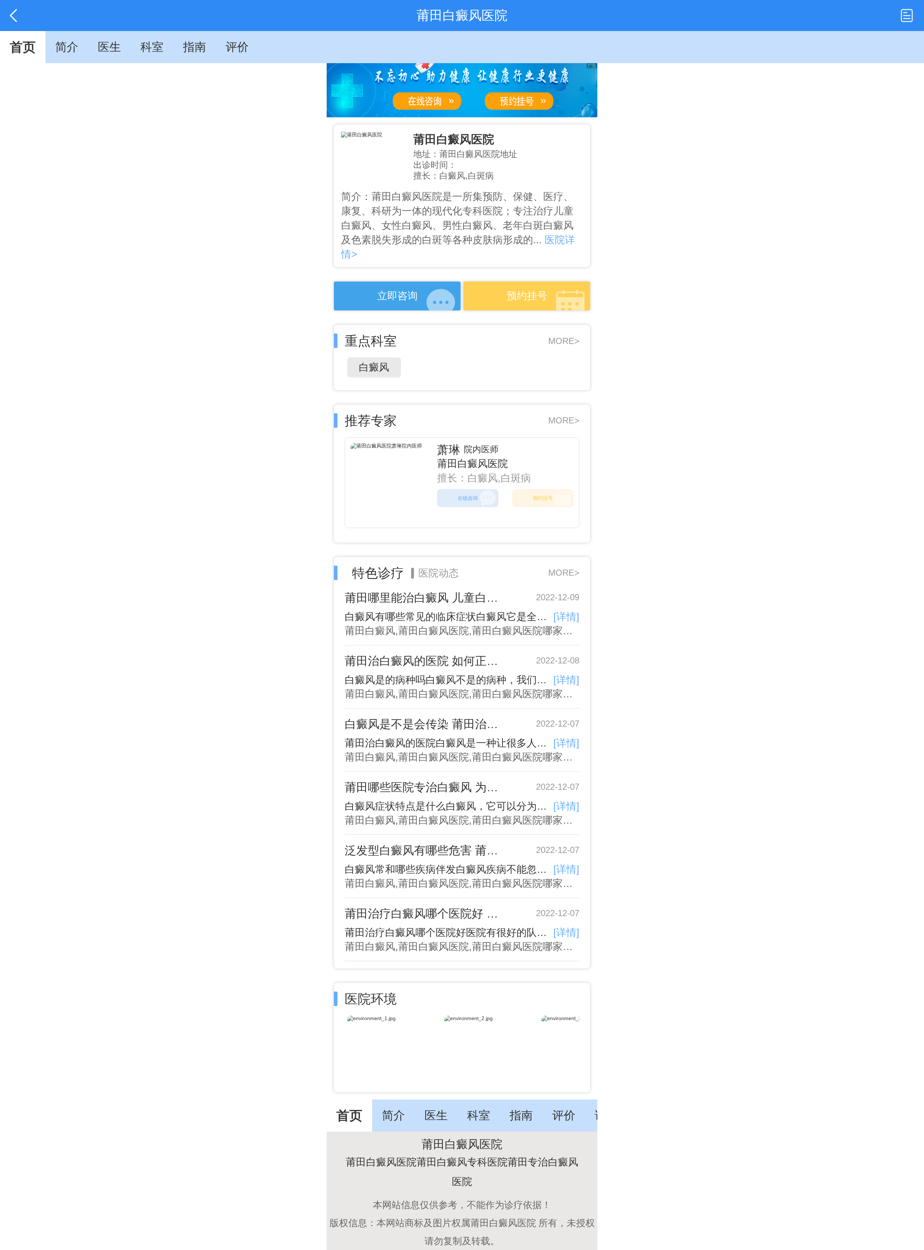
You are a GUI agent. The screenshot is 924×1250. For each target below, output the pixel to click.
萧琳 (448, 449)
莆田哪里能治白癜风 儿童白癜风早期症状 (427, 597)
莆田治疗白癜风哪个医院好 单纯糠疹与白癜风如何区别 (427, 913)
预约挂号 (527, 295)
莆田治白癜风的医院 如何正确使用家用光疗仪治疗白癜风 (427, 660)
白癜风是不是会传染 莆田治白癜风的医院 (427, 724)
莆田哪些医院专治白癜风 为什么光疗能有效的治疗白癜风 (427, 787)
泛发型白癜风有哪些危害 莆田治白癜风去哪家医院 (427, 850)
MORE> (563, 341)
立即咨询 (397, 295)
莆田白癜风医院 (453, 139)
